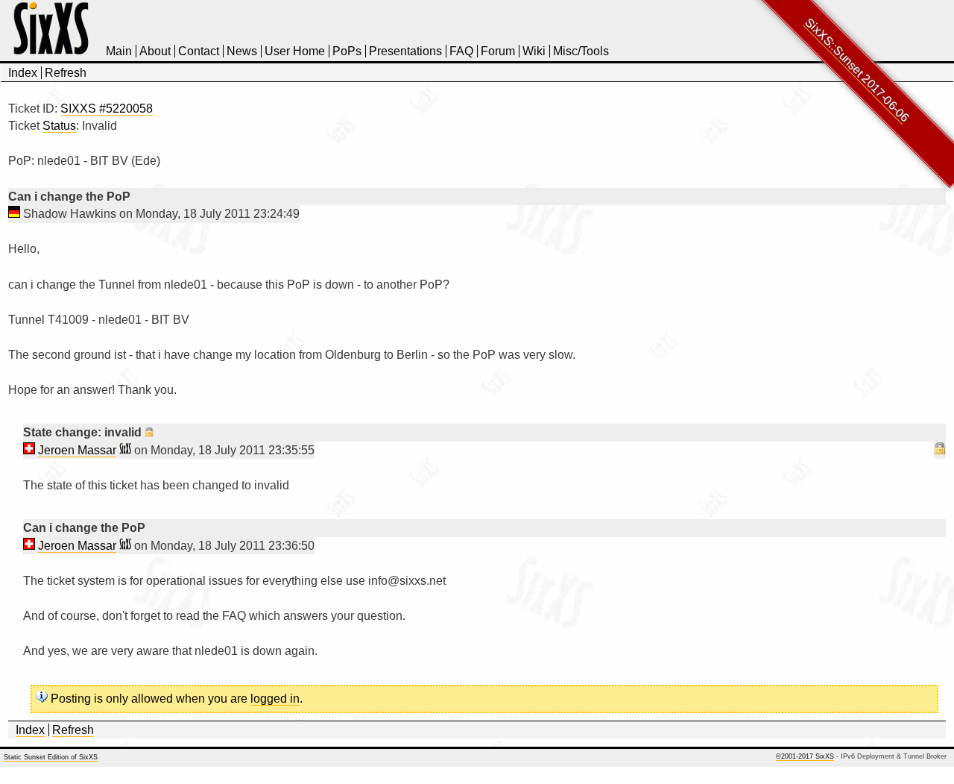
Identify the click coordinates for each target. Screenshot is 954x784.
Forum (498, 51)
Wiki (534, 51)
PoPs (346, 51)
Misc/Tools (581, 51)
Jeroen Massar (77, 450)
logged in (275, 698)
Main (119, 51)
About (155, 51)
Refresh (65, 72)
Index (22, 72)
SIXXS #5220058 (106, 108)
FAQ (461, 51)
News (242, 51)
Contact (198, 51)
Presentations (405, 51)
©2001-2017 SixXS (805, 756)
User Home (295, 51)
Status (59, 125)
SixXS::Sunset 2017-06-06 (857, 70)
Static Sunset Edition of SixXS (51, 757)
